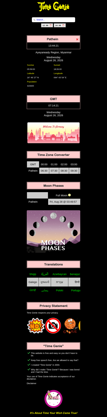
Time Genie (53, 7)
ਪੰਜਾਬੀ (32, 290)
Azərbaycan (60, 274)
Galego (33, 282)
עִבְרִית (59, 282)
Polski (59, 290)
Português (77, 290)
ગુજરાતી (44, 282)
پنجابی (44, 290)
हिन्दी (77, 282)
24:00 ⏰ (59, 25)
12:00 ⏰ (47, 25)
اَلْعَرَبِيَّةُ (44, 274)
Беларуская (77, 274)
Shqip (32, 274)
